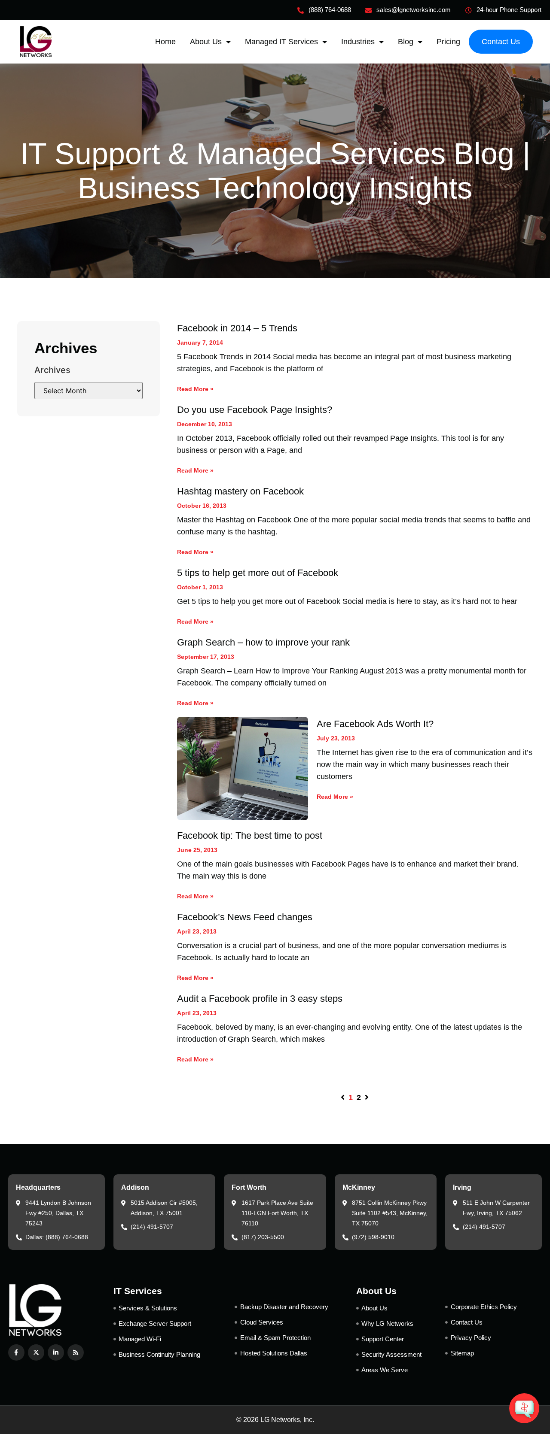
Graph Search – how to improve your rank (263, 642)
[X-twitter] (36, 1352)
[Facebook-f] (16, 1352)
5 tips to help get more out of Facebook (257, 572)
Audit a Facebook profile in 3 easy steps (259, 998)
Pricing (448, 41)
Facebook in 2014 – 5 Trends (237, 328)
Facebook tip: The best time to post (249, 835)
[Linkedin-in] (56, 1352)
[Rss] (75, 1352)
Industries (358, 41)
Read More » (195, 388)
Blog (405, 41)
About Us (206, 41)
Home (165, 41)
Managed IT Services (281, 41)
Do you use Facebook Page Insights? (254, 409)
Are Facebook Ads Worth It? (375, 724)
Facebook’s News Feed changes (244, 917)
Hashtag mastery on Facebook (240, 491)
